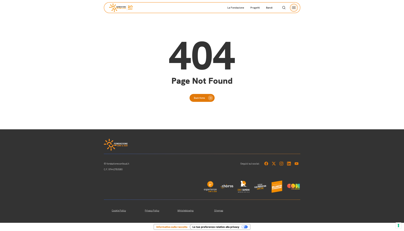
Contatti (269, 50)
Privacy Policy (152, 210)
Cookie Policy (119, 210)
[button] (293, 7)
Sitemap (218, 210)
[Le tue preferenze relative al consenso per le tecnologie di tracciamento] (398, 225)
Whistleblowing (185, 210)
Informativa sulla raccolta (171, 226)
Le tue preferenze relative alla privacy (216, 226)
